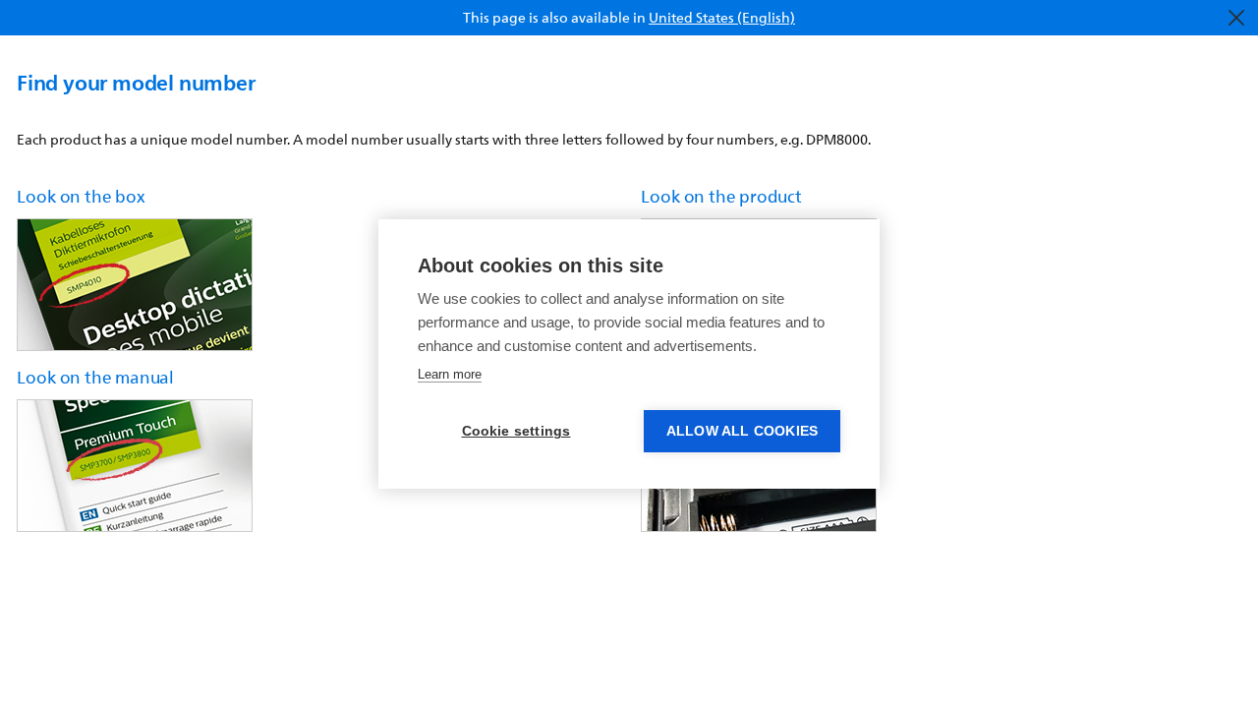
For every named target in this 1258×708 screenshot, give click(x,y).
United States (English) (722, 17)
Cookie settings (516, 431)
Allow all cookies (742, 431)
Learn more (450, 374)
